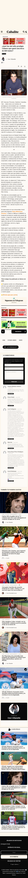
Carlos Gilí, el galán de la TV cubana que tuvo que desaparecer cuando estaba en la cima (14, 517)
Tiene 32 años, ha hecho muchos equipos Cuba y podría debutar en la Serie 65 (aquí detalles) (13, 827)
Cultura (7, 514)
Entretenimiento (14, 514)
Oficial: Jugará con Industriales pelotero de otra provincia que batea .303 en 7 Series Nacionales (13, 768)
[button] (2, 31)
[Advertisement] (14, 15)
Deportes (7, 548)
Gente (20, 340)
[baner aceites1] (14, 324)
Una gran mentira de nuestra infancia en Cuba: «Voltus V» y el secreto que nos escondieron (13, 588)
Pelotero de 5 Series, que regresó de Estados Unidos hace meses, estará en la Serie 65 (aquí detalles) (13, 553)
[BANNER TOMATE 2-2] (14, 41)
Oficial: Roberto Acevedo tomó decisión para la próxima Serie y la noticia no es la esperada (13, 693)
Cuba (3, 340)
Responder (10, 393)
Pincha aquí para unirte (10, 295)
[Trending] (25, 494)
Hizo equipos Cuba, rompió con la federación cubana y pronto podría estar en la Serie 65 (14, 623)
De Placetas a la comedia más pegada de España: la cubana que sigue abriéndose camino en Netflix (14, 658)
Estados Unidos (12, 340)
